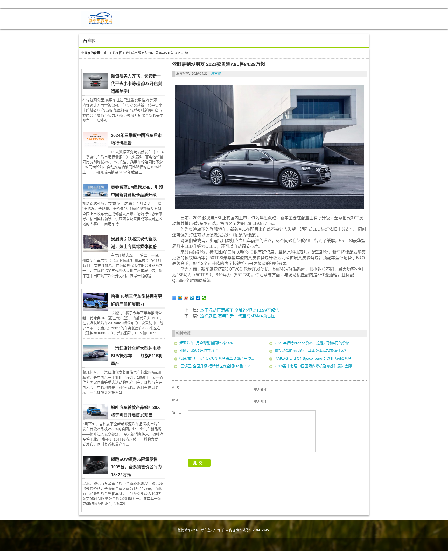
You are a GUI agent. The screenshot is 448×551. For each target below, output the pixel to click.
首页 (106, 53)
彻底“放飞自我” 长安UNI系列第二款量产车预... (216, 358)
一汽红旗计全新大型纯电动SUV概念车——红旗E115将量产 (137, 356)
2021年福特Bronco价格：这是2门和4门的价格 (312, 343)
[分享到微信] (204, 298)
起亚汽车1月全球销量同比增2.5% (206, 343)
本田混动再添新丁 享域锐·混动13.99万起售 (239, 310)
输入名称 (260, 389)
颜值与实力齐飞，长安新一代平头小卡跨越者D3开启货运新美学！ (136, 84)
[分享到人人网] (198, 298)
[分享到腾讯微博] (192, 298)
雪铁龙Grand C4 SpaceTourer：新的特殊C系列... (315, 358)
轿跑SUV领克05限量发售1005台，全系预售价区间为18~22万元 (136, 467)
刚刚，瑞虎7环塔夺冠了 (198, 351)
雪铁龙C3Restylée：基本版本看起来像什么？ (311, 351)
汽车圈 (117, 53)
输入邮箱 (260, 402)
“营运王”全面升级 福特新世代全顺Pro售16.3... (216, 366)
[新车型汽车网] (100, 25)
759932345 (261, 530)
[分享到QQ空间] (180, 298)
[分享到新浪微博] (186, 298)
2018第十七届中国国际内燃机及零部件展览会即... (315, 366)
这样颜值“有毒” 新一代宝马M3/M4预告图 (237, 316)
